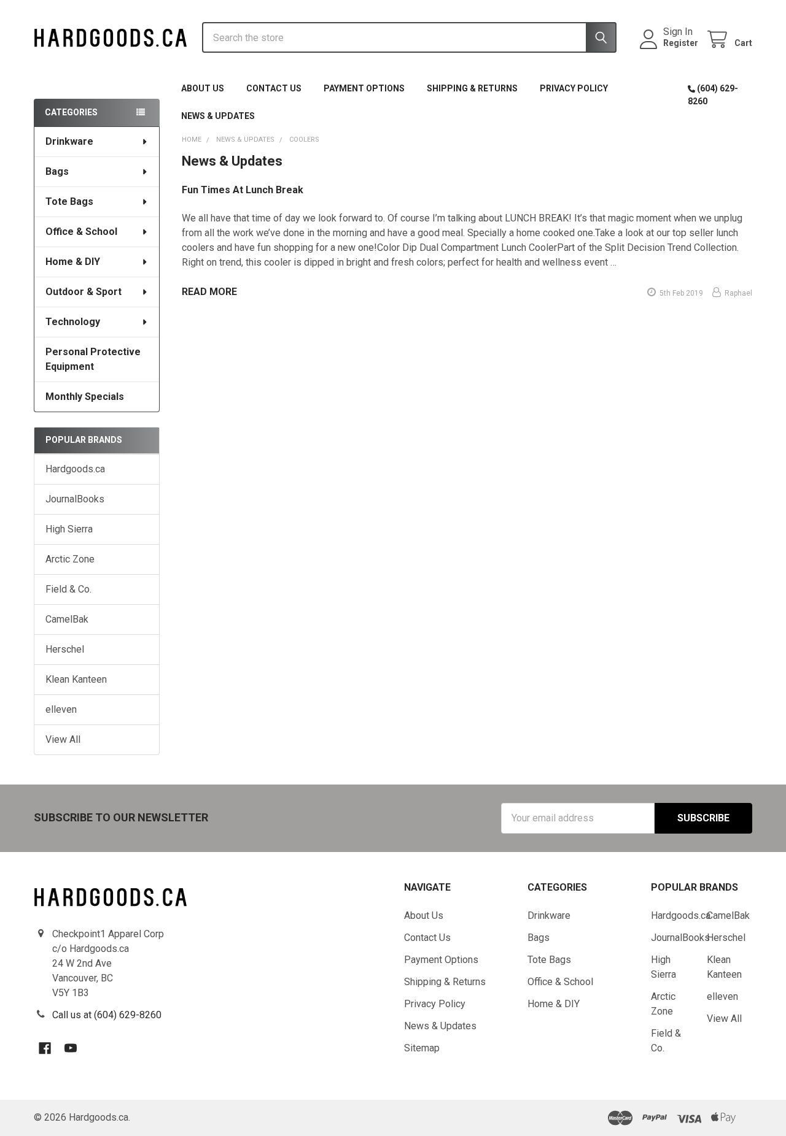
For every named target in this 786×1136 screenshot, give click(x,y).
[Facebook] (45, 1048)
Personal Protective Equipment (93, 359)
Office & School (81, 231)
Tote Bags (69, 201)
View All (62, 739)
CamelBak (66, 619)
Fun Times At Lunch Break (242, 190)
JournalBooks (74, 499)
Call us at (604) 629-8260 (106, 1015)
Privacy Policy (574, 88)
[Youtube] (71, 1048)
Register (680, 43)
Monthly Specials (84, 396)
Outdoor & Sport (83, 291)
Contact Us (274, 88)
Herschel (64, 649)
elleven (61, 709)
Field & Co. (68, 589)
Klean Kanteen (76, 679)
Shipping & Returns (472, 88)
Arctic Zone (70, 559)
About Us (202, 88)
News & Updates (218, 116)
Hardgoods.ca (75, 469)
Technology (72, 322)
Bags (57, 171)
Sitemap (422, 1048)
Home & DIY (72, 261)
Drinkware (69, 141)
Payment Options (364, 88)
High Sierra (69, 529)
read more (209, 291)
